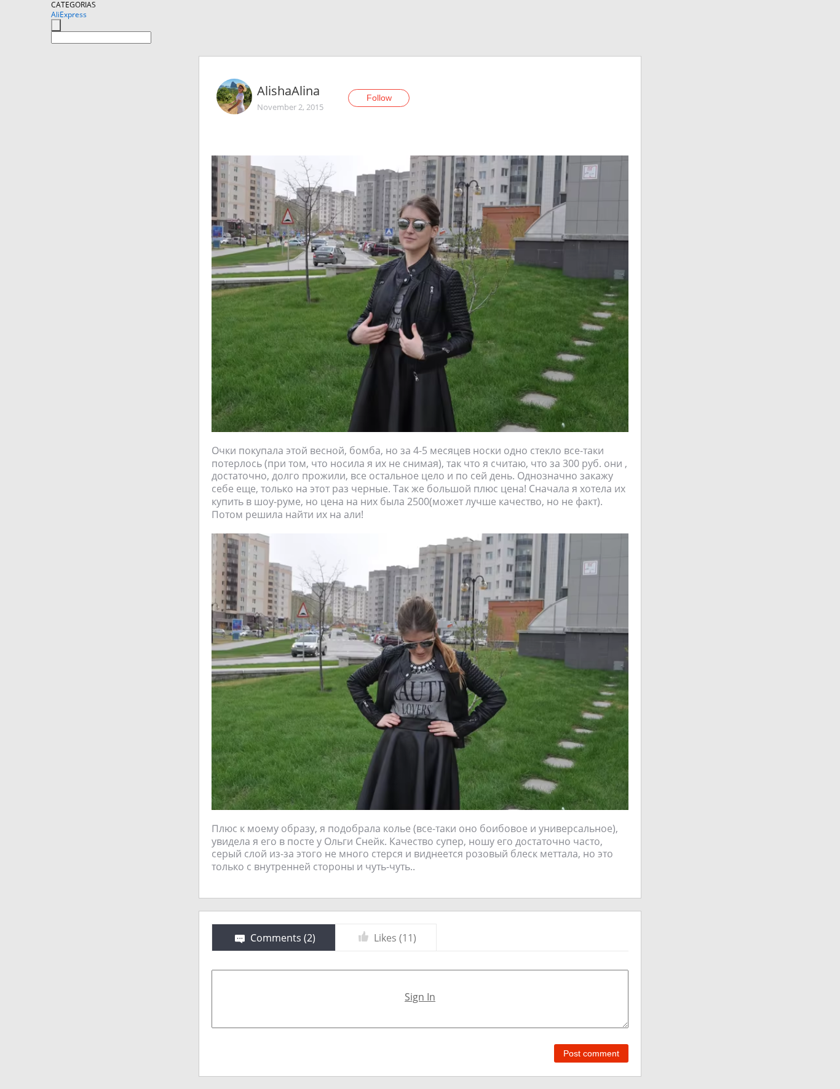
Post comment (591, 1053)
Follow (379, 98)
